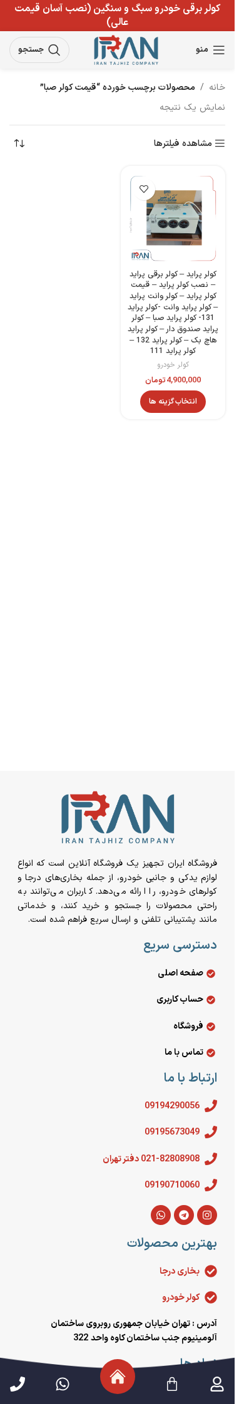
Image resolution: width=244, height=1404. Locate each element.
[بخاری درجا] (211, 1271)
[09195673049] (211, 1132)
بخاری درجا (180, 1271)
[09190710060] (211, 1185)
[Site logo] (126, 49)
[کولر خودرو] (211, 1297)
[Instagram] (207, 1215)
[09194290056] (211, 1106)
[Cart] (172, 1384)
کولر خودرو (173, 364)
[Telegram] (184, 1215)
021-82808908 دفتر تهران (151, 1159)
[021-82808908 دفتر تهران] (211, 1159)
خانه (217, 87)
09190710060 (172, 1185)
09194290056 (172, 1106)
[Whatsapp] (161, 1215)
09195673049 (172, 1132)
